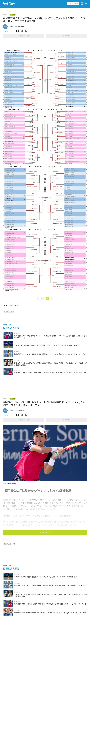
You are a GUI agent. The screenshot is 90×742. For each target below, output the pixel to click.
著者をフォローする (23, 35)
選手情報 (12, 14)
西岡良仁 (7, 544)
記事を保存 (66, 35)
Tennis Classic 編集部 (16, 26)
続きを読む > (45, 532)
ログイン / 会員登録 (73, 3)
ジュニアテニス (9, 311)
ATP (14, 544)
